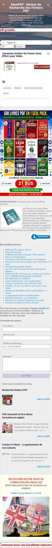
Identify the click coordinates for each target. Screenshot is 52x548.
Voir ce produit (42, 67)
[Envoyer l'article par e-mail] (3, 82)
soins (5, 93)
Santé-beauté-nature (33, 88)
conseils (7, 88)
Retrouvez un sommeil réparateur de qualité (24, 300)
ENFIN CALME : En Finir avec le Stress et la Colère (27, 274)
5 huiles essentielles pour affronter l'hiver (23, 283)
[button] (48, 54)
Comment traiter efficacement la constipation (25, 259)
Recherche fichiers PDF (14, 390)
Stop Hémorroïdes (13, 252)
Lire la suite (43, 399)
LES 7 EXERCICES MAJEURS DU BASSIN (23, 276)
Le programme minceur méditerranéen (22, 295)
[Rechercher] (48, 5)
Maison (17, 88)
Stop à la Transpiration (15, 257)
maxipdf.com (43, 308)
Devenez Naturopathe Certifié (18, 266)
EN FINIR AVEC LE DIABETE (17, 278)
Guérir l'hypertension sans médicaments (23, 281)
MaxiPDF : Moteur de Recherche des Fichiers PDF (26, 8)
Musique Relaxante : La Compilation (21, 298)
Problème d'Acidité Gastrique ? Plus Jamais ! (25, 254)
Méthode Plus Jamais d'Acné (18, 250)
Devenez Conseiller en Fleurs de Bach (22, 303)
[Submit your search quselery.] (3, 42)
